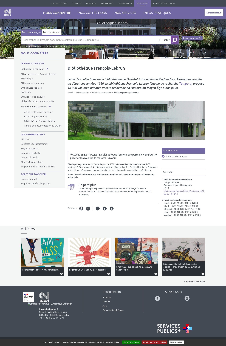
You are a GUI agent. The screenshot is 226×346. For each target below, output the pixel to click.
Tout (165, 39)
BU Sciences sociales (31, 87)
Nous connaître (57, 13)
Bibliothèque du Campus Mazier (37, 101)
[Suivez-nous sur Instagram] (188, 297)
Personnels (91, 3)
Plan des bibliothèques (113, 310)
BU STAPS (26, 92)
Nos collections (92, 13)
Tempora (185, 83)
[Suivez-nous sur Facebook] (158, 297)
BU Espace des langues (33, 96)
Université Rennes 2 (59, 3)
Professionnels (125, 3)
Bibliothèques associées (33, 106)
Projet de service (29, 148)
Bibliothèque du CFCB (35, 116)
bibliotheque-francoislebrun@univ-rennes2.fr (184, 191)
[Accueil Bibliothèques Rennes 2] (7, 12)
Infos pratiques (157, 13)
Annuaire (107, 297)
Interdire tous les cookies (154, 342)
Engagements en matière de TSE (38, 166)
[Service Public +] (174, 328)
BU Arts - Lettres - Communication (38, 74)
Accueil (70, 93)
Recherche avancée (192, 38)
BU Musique (27, 78)
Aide (105, 306)
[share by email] (88, 208)
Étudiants (77, 3)
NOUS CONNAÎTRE (34, 53)
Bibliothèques (142, 3)
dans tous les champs (55, 46)
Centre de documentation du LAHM (42, 125)
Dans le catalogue (31, 32)
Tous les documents (31, 46)
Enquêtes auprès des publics (36, 183)
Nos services (125, 13)
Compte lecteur (214, 13)
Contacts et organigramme (35, 143)
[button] (47, 68)
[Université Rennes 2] (44, 297)
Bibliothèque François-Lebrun (39, 121)
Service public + (29, 179)
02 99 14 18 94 (171, 194)
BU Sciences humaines (32, 83)
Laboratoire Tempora (177, 156)
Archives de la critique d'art (38, 112)
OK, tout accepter (131, 342)
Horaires (106, 301)
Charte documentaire (32, 162)
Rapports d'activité (31, 153)
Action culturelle (29, 157)
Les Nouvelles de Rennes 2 (164, 3)
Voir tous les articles (195, 281)
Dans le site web (51, 32)
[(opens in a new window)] (50, 304)
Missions (25, 139)
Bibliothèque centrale (32, 68)
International (107, 3)
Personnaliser (176, 342)
